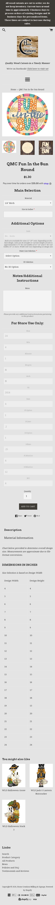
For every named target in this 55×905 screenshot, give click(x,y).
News (5, 864)
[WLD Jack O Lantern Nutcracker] (41, 775)
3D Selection (28, 262)
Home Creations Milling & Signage (31, 887)
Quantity (27, 491)
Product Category (11, 857)
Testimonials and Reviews (15, 871)
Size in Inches (27, 209)
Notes (27, 288)
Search (5, 854)
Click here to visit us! (38, 68)
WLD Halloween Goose (13, 790)
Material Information (18, 538)
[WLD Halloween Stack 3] (13, 811)
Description (13, 530)
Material (28, 198)
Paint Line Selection (27, 251)
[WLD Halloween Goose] (13, 775)
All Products (8, 861)
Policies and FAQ (10, 867)
